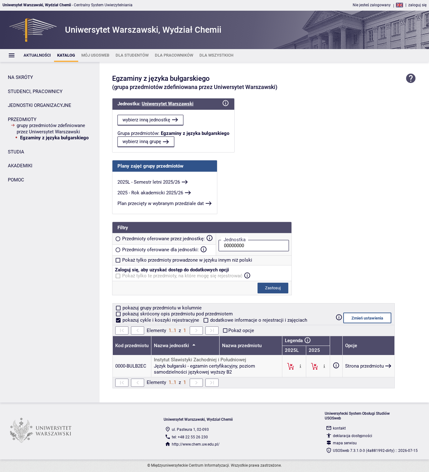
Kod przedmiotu (132, 345)
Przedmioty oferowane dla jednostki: (160, 250)
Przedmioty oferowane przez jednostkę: (163, 239)
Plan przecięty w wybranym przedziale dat (160, 203)
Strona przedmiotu (364, 366)
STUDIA (16, 152)
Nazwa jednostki (172, 345)
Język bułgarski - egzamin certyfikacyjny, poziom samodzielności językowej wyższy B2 (204, 369)
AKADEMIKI (20, 166)
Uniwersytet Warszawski (167, 104)
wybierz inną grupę (141, 141)
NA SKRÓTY (20, 77)
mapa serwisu (345, 443)
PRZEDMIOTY (22, 119)
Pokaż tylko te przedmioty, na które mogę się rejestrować (182, 276)
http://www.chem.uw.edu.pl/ (196, 444)
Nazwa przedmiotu (242, 345)
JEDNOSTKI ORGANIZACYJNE (39, 105)
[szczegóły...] (300, 366)
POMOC (16, 180)
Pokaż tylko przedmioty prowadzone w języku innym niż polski (187, 260)
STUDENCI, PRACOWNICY (35, 91)
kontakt (339, 428)
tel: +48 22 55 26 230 (190, 437)
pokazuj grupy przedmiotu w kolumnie (161, 308)
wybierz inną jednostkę (146, 120)
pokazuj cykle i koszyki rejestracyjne (160, 320)
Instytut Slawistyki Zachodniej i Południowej (200, 360)
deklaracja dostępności (352, 436)
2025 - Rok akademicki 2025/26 (150, 193)
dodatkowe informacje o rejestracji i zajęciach (258, 320)
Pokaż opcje (241, 330)
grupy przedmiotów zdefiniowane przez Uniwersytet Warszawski (51, 129)
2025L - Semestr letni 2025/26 (148, 182)
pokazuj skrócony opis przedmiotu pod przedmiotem (177, 314)
